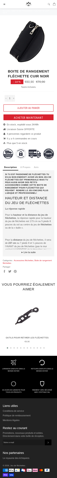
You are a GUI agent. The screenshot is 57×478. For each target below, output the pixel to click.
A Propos (25, 167)
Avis (36, 167)
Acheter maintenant (28, 117)
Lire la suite (29, 252)
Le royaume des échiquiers (16, 458)
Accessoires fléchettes (23, 260)
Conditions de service (13, 411)
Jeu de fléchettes (18, 466)
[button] (7, 348)
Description (10, 167)
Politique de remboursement (16, 415)
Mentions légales (11, 420)
